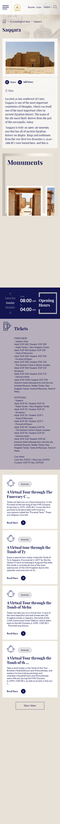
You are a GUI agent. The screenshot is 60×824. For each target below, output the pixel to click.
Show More (30, 706)
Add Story (28, 82)
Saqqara (38, 21)
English (47, 7)
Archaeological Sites (20, 21)
